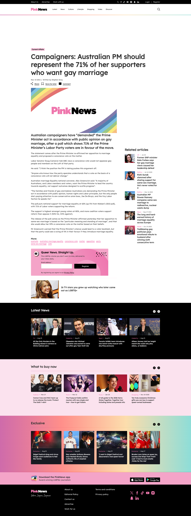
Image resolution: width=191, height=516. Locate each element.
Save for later (51, 84)
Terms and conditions (105, 489)
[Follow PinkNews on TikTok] (142, 493)
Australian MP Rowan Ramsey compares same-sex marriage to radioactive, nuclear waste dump (147, 201)
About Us (34, 2)
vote (50, 244)
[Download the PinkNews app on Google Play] (153, 480)
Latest (54, 9)
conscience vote (71, 241)
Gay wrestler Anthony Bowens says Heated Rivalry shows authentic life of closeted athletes (78, 457)
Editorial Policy (71, 494)
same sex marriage (39, 244)
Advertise (46, 2)
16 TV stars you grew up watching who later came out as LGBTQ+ (88, 289)
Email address (49, 262)
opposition (90, 241)
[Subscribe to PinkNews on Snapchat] (131, 498)
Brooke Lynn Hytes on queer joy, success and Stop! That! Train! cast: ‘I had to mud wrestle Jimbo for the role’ (145, 457)
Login (147, 2)
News (63, 9)
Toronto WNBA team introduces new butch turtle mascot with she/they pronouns (111, 343)
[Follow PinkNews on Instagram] (153, 493)
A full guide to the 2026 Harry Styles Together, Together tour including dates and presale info (112, 400)
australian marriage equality (51, 241)
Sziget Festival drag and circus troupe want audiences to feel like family (45, 456)
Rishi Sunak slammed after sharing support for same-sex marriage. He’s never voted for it (147, 181)
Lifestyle (80, 9)
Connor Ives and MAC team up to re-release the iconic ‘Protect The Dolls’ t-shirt (46, 400)
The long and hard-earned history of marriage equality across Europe (146, 218)
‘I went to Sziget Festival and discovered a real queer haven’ (111, 455)
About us (69, 489)
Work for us (70, 509)
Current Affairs (38, 49)
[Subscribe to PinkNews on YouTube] (147, 493)
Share (36, 84)
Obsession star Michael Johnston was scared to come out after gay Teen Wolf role (78, 343)
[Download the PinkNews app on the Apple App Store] (137, 480)
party (98, 241)
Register (156, 2)
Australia (34, 241)
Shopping (90, 9)
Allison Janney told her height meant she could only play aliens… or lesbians (144, 343)
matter (82, 241)
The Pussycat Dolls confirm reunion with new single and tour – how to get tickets (77, 400)
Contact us (69, 499)
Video (100, 9)
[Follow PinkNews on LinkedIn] (138, 2)
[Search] (158, 9)
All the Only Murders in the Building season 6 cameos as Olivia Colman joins (44, 343)
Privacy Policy (69, 272)
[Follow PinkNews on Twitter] (131, 493)
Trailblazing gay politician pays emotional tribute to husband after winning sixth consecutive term (147, 236)
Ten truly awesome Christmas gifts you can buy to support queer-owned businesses (143, 400)
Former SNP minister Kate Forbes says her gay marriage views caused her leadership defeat (147, 162)
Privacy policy (102, 494)
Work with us (58, 2)
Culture (71, 9)
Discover (109, 9)
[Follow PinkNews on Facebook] (137, 493)
